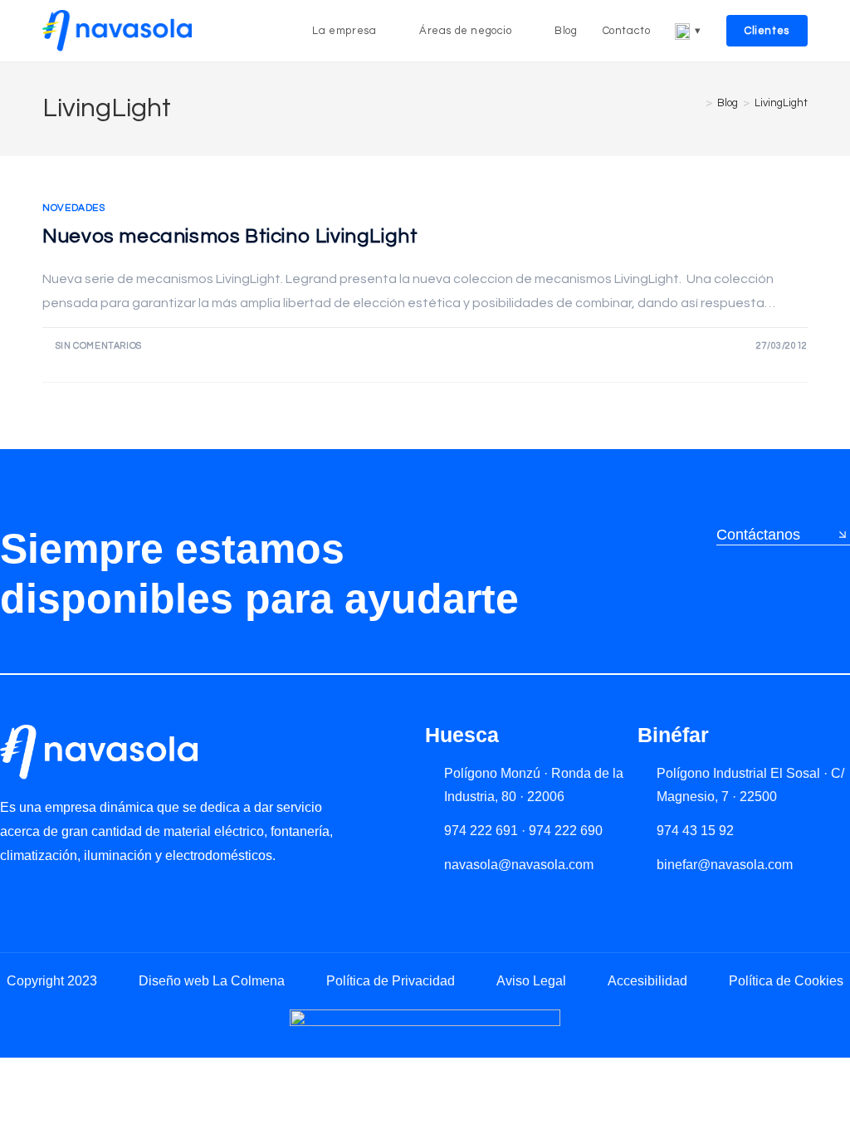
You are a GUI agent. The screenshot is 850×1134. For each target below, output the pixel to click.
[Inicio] (696, 103)
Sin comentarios (99, 345)
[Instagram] (43, 893)
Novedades (73, 208)
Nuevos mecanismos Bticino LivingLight (230, 236)
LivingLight (781, 103)
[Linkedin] (8, 893)
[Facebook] (78, 893)
